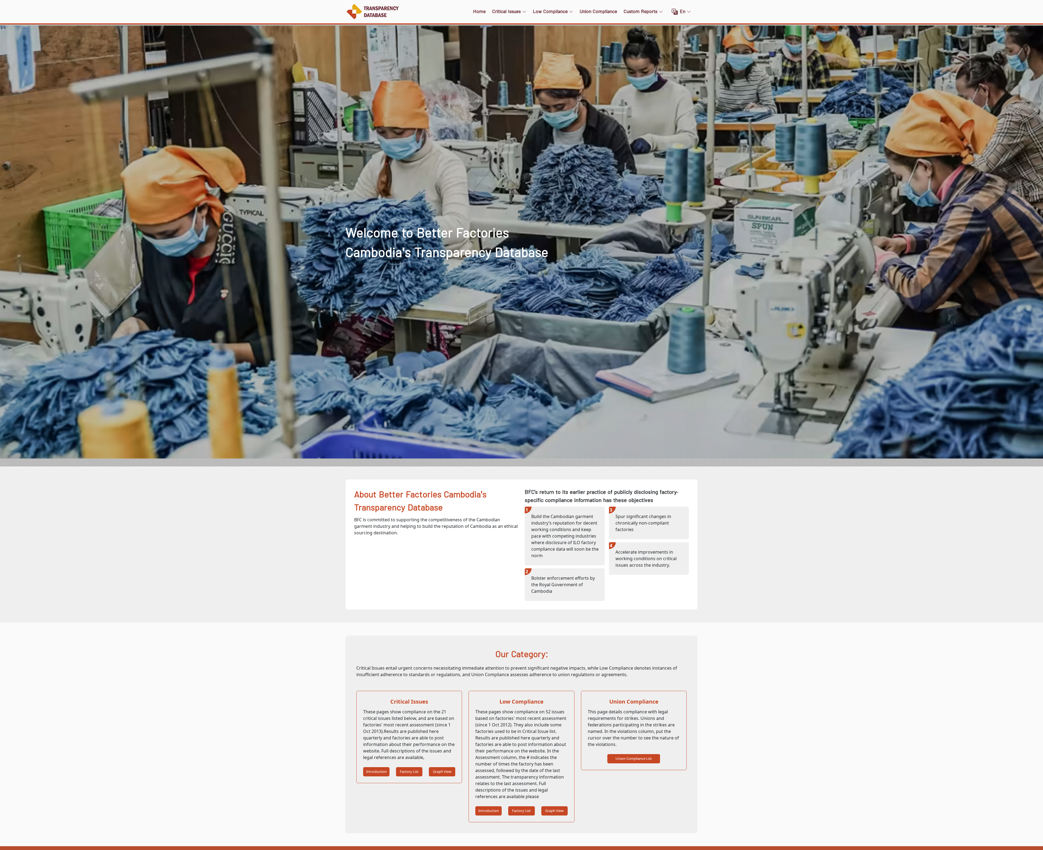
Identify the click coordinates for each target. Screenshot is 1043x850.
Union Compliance (598, 11)
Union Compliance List (633, 758)
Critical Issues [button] (506, 11)
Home (479, 11)
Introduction (376, 771)
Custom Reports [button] (640, 11)
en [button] (682, 11)
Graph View (442, 771)
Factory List (409, 771)
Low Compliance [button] (550, 11)
